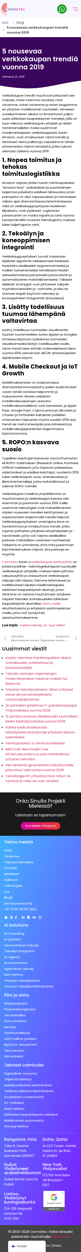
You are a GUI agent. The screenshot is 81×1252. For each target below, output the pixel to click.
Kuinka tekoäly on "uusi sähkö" (43, 625)
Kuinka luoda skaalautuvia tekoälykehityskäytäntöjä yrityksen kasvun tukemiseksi (40, 732)
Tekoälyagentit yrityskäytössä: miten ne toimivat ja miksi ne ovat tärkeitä (38, 778)
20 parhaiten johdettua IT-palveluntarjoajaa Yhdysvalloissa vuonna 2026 (41, 708)
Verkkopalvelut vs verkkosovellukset (35, 743)
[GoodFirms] (11, 917)
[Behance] (34, 917)
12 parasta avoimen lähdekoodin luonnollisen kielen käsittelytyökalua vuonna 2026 (41, 719)
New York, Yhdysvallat (55, 1167)
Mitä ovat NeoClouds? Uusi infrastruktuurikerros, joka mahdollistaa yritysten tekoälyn (37, 754)
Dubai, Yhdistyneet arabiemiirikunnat (22, 1169)
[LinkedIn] (23, 917)
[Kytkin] (6, 917)
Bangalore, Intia (20, 1139)
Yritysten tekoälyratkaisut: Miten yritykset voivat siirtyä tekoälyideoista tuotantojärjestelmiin (39, 694)
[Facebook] (16, 917)
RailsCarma (60, 1236)
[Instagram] (40, 917)
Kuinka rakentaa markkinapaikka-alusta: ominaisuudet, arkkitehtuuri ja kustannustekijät (38, 662)
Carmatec (10, 562)
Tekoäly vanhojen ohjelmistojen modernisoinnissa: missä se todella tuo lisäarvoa (36, 678)
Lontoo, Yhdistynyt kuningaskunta (19, 1198)
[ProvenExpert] (28, 917)
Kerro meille (52, 603)
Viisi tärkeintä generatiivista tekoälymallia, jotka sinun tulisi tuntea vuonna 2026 (39, 767)
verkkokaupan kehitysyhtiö (52, 562)
